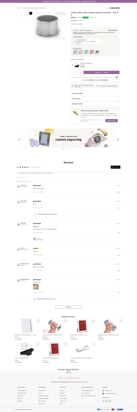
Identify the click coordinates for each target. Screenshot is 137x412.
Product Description (77, 93)
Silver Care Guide (85, 393)
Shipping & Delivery (77, 103)
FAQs (40, 393)
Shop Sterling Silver (22, 390)
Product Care (63, 395)
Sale (31, 13)
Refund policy (42, 403)
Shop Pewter (20, 395)
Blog (61, 403)
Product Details (76, 98)
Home (18, 8)
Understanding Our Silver (87, 390)
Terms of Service (42, 401)
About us (62, 390)
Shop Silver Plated (21, 393)
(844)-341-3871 (108, 390)
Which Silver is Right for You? (88, 395)
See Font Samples (112, 30)
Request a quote (111, 120)
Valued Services (63, 398)
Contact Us (62, 401)
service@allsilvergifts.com (111, 393)
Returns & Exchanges (43, 395)
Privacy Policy (42, 390)
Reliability (62, 393)
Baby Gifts (19, 398)
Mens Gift (19, 401)
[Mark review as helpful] (118, 192)
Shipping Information (44, 398)
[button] (118, 139)
